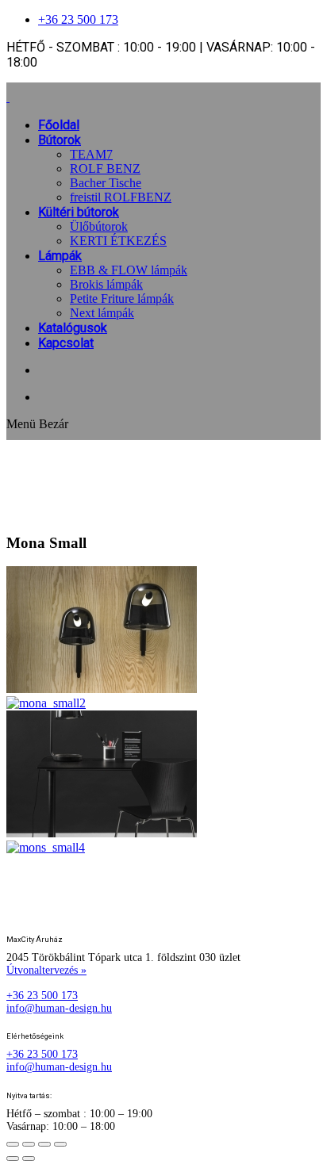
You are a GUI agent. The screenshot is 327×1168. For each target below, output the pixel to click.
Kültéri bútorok (78, 212)
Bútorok (59, 139)
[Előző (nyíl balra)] (12, 1158)
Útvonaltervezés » (46, 970)
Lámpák (60, 255)
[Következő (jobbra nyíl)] (28, 1158)
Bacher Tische (105, 183)
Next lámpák (102, 313)
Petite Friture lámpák (122, 298)
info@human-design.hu (59, 1008)
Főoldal (58, 124)
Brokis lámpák (106, 284)
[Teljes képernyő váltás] (28, 1144)
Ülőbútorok (99, 226)
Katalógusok (72, 327)
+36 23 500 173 (78, 19)
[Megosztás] (44, 1144)
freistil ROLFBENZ (120, 197)
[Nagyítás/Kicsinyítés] (12, 1144)
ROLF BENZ (105, 168)
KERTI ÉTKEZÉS (118, 240)
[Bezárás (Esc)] (60, 1144)
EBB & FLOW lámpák (128, 270)
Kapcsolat (66, 342)
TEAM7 (91, 154)
